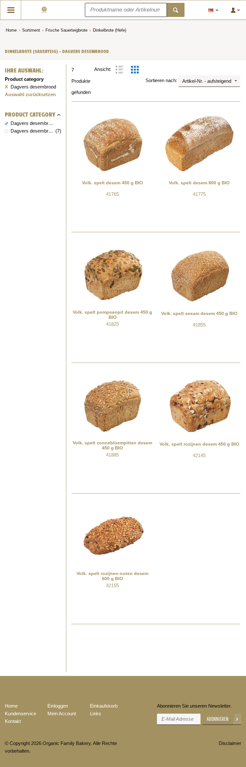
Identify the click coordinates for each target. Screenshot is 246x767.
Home (11, 30)
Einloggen (57, 706)
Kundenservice (20, 713)
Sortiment (31, 30)
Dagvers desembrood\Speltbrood (32, 131)
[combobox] (209, 81)
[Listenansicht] (119, 69)
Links (95, 713)
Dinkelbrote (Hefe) (109, 30)
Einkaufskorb (104, 706)
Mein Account (61, 713)
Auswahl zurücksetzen (30, 94)
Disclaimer (230, 743)
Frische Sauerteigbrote (66, 30)
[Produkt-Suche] (175, 10)
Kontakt (13, 721)
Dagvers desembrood (32, 123)
